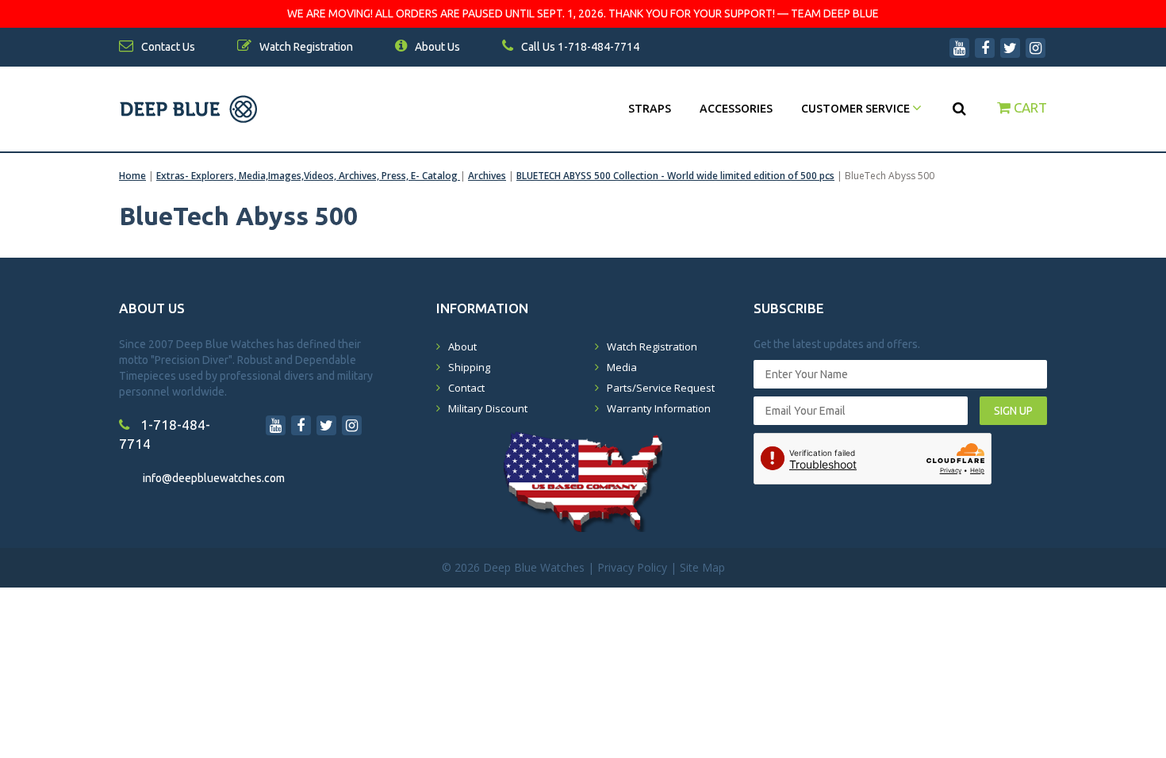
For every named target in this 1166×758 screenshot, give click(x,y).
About (462, 346)
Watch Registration (652, 346)
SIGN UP (1013, 410)
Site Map (702, 567)
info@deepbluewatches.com (214, 478)
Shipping (469, 367)
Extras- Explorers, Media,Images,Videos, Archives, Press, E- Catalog (308, 175)
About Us (436, 46)
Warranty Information (659, 408)
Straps (649, 108)
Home (132, 175)
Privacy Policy (632, 567)
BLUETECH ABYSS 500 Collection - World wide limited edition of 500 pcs (675, 175)
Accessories (736, 108)
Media (622, 367)
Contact (466, 388)
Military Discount (487, 408)
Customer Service (856, 108)
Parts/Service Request (661, 388)
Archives (487, 175)
